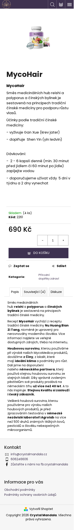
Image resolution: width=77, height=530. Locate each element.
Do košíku (41, 253)
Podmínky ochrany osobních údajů (30, 495)
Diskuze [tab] (56, 292)
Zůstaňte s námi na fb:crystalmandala (39, 464)
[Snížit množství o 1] (42, 240)
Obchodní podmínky (19, 490)
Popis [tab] (15, 292)
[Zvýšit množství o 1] (63, 240)
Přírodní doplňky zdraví (48, 277)
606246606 (19, 459)
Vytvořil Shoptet (41, 509)
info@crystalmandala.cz (29, 454)
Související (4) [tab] (35, 292)
